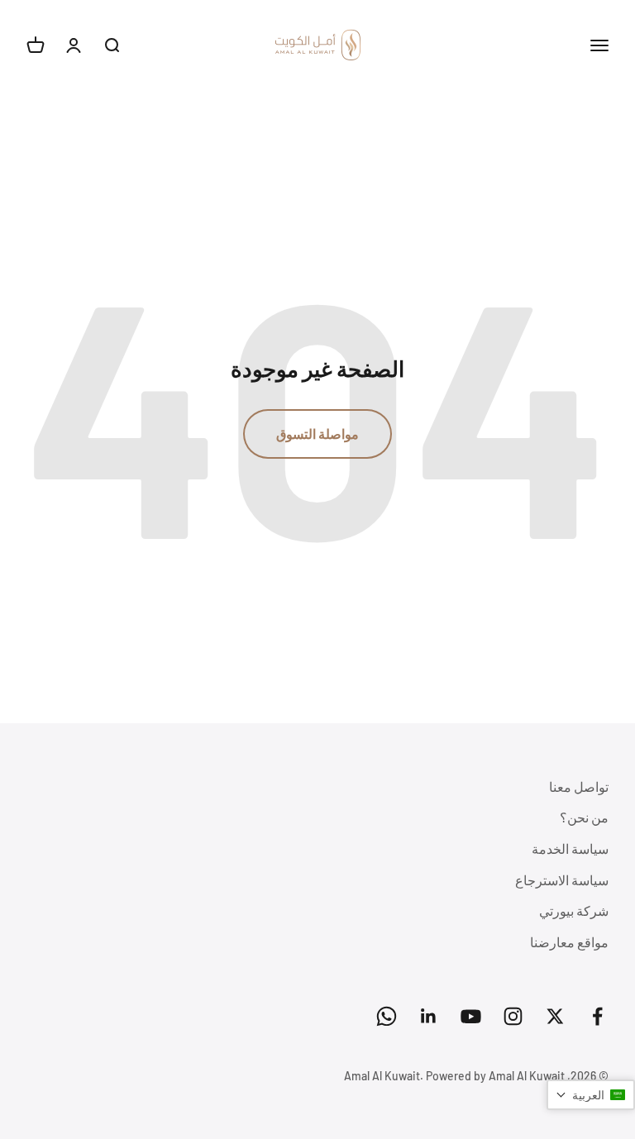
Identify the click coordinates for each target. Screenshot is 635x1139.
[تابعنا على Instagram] (513, 1016)
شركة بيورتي (574, 910)
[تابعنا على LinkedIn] (429, 1016)
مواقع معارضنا (569, 942)
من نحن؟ (584, 817)
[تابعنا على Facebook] (597, 1016)
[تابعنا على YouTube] (471, 1016)
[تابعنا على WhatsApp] (386, 1016)
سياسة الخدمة (570, 848)
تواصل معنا (579, 786)
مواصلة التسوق (317, 433)
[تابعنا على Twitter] (555, 1016)
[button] (591, 1094)
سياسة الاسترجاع (562, 880)
